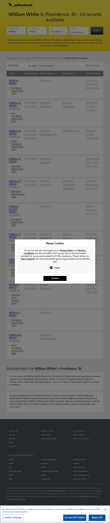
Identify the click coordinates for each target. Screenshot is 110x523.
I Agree (56, 268)
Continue (55, 278)
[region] (55, 514)
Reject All (97, 517)
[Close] (106, 510)
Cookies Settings (13, 517)
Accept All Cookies (75, 517)
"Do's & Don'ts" (28, 259)
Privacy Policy (66, 250)
